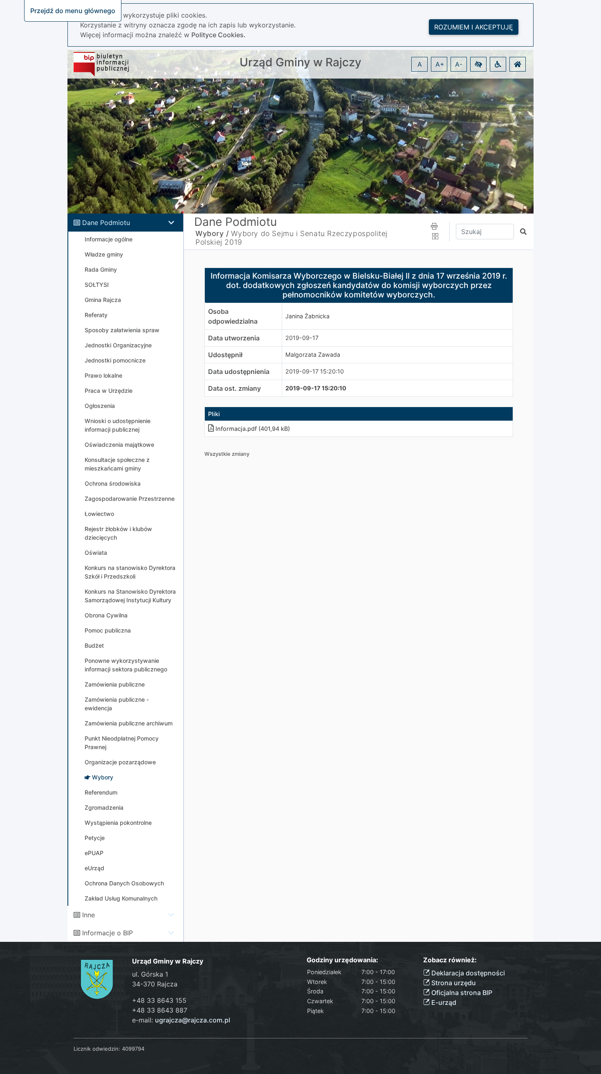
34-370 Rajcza (154, 984)
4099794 (133, 1048)
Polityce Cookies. (218, 35)
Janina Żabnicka (307, 316)
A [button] (419, 64)
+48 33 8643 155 (159, 1000)
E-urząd (443, 1002)
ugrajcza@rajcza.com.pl (192, 1020)
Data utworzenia (234, 338)
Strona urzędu (453, 983)
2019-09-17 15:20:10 (314, 371)
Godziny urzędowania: (342, 960)
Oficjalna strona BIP (461, 992)
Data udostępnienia (238, 371)
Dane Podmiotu (106, 222)
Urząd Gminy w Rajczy (300, 62)
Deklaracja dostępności (467, 973)
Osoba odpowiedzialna (233, 316)
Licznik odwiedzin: (97, 1048)
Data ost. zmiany (234, 388)
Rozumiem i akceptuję (473, 27)
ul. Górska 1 (150, 974)
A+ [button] (439, 64)
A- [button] (458, 64)
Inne (88, 915)
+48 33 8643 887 (159, 1010)
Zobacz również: (450, 960)
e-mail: (181, 1020)
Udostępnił (225, 355)
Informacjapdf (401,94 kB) (252, 428)
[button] (478, 64)
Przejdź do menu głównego (72, 11)
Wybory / (212, 233)
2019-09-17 (301, 337)
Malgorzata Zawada (312, 354)
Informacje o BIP (107, 933)
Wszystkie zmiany (226, 454)
